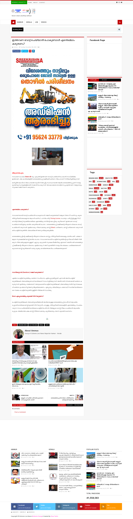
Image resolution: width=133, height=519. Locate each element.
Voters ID (28, 176)
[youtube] (121, 2)
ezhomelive (100, 202)
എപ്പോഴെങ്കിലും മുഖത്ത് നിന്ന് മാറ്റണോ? (28, 296)
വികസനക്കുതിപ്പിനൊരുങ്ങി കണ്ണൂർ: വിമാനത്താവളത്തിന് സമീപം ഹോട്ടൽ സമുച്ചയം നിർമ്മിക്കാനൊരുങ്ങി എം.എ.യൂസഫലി (103, 107)
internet (92, 208)
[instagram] (119, 2)
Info (90, 181)
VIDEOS (44, 22)
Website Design (37, 516)
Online (101, 191)
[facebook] (117, 2)
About (35, 2)
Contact (42, 2)
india (104, 205)
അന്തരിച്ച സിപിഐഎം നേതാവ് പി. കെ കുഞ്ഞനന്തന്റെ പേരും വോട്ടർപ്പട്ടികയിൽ (24, 362)
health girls (93, 205)
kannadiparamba (94, 212)
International (101, 181)
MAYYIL (91, 191)
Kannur (105, 185)
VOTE (47, 325)
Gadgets (15, 512)
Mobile (23, 512)
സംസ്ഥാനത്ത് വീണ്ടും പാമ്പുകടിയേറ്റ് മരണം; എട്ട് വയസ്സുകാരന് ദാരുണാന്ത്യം (70, 487)
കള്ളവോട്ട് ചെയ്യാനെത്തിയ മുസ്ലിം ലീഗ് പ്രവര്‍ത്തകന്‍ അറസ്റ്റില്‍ (61, 385)
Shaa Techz (54, 516)
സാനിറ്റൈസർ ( (28, 272)
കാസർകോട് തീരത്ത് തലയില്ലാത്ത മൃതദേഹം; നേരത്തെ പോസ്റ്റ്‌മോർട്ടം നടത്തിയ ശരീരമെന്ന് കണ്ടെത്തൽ (70, 466)
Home (30, 2)
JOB (36, 22)
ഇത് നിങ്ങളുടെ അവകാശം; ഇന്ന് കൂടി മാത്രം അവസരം (26, 385)
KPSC (113, 181)
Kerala (41, 325)
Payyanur (108, 195)
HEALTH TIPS (109, 178)
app (90, 202)
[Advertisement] (47, 199)
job (101, 208)
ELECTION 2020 (33, 325)
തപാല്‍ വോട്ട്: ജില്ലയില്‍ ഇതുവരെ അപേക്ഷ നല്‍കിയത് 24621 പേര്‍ (62, 362)
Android (31, 512)
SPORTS (105, 198)
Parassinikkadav (94, 195)
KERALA (29, 22)
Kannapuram (93, 185)
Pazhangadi (92, 198)
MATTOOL (104, 188)
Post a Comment (20, 412)
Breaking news (22, 325)
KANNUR (20, 22)
